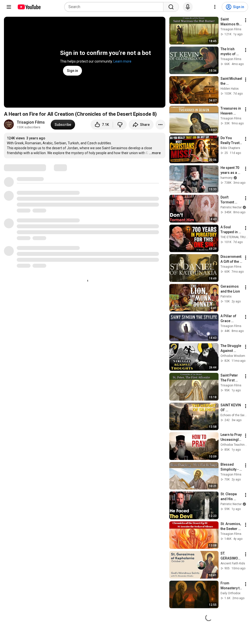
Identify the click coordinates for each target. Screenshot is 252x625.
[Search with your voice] (188, 7)
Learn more (122, 61)
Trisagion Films (31, 122)
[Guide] (9, 7)
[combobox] (115, 7)
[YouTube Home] (29, 7)
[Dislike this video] (120, 125)
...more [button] (155, 153)
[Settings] (215, 7)
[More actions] (160, 125)
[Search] (171, 7)
